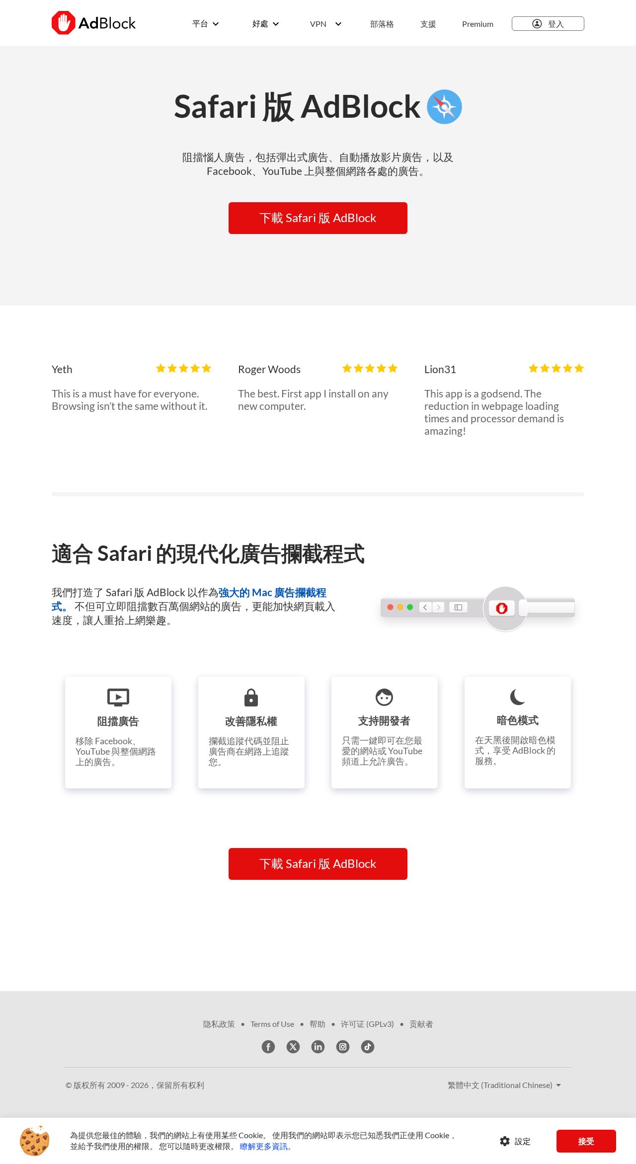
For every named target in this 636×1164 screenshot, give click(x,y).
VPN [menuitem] (318, 23)
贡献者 (421, 1023)
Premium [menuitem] (477, 23)
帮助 (317, 1023)
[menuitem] (383, 24)
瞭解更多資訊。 (268, 1146)
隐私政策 (219, 1023)
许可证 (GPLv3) (367, 1023)
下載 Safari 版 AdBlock (318, 217)
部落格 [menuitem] (382, 23)
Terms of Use (272, 1023)
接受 (586, 1141)
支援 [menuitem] (428, 23)
